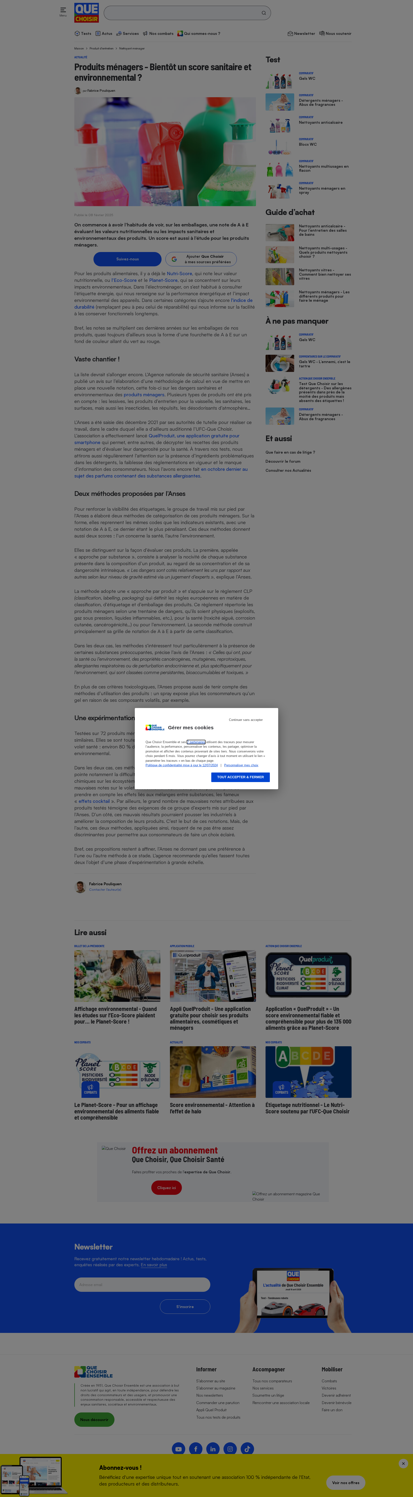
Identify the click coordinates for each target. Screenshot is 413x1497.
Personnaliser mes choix (241, 765)
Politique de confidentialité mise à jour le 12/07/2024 (182, 765)
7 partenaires (196, 742)
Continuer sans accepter (246, 720)
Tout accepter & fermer (240, 777)
